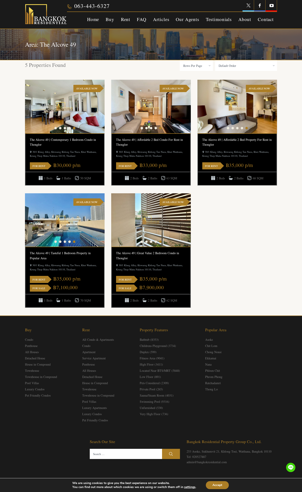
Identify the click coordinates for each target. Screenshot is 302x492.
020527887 (199, 457)
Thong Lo (211, 389)
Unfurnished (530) (151, 408)
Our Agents (187, 19)
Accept (217, 485)
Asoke (209, 339)
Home (93, 19)
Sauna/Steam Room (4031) (157, 395)
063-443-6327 (92, 6)
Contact (266, 19)
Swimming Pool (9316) (154, 401)
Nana (208, 364)
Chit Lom (211, 346)
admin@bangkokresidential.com (207, 462)
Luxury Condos (34, 389)
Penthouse (31, 346)
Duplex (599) (148, 352)
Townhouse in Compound (41, 377)
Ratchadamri (213, 383)
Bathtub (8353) (149, 339)
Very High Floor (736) (154, 414)
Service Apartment (94, 358)
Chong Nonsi (213, 352)
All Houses (32, 352)
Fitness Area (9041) (152, 358)
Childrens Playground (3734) (158, 346)
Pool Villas (32, 383)
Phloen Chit (212, 370)
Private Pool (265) (151, 389)
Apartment (89, 352)
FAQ (141, 19)
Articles (161, 19)
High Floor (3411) (151, 364)
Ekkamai (210, 358)
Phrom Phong (213, 377)
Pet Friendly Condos (38, 395)
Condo (29, 339)
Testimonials (219, 19)
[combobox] (196, 65)
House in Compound (38, 364)
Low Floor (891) (150, 377)
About (244, 19)
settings (189, 487)
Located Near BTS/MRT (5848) (160, 370)
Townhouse (32, 370)
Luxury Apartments (94, 408)
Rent (125, 19)
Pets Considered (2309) (154, 383)
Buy (110, 19)
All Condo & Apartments (98, 339)
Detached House (35, 358)
